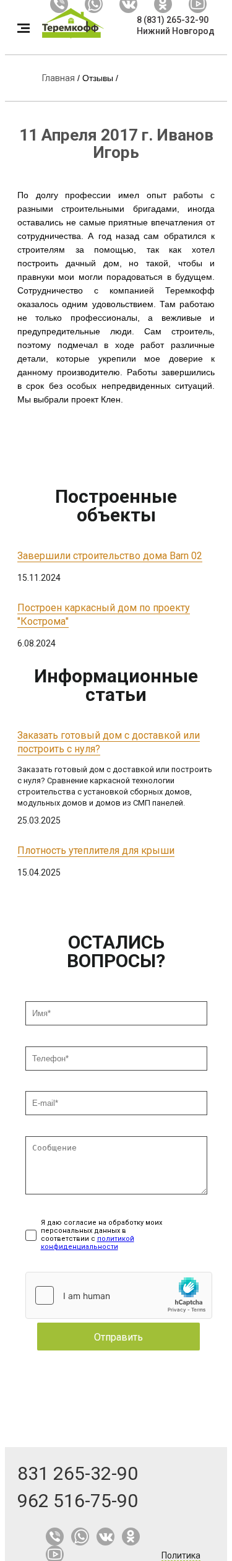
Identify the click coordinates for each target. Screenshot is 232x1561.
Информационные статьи (116, 685)
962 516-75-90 (77, 1500)
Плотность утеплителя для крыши (95, 850)
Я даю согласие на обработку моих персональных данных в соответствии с (101, 1235)
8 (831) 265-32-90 (172, 20)
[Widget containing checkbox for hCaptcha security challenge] (118, 1295)
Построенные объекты (116, 505)
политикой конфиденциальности (87, 1243)
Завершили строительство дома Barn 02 (109, 556)
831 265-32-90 (77, 1473)
